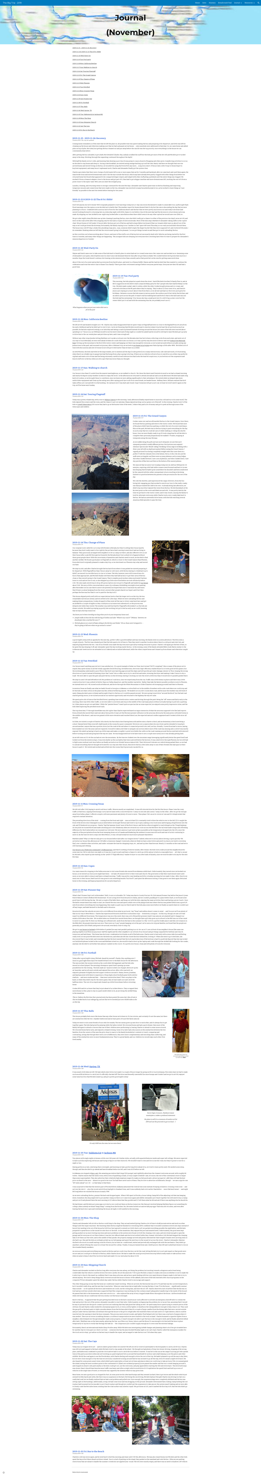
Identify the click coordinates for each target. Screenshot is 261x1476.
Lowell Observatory (85, 404)
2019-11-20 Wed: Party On (81, 56)
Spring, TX (94, 1066)
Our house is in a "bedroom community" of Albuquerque (92, 850)
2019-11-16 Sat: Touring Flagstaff (83, 71)
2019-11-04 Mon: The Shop (81, 118)
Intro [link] (204, 3)
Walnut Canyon (110, 400)
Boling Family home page (80, 1472)
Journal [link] (237, 3)
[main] (130, 25)
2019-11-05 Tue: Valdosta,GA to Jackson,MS (87, 114)
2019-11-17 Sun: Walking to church (84, 67)
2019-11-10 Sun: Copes (80, 95)
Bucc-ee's (94, 1173)
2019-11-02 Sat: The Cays (81, 126)
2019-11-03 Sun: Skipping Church (84, 122)
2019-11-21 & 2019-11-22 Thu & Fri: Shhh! (86, 52)
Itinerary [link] (212, 3)
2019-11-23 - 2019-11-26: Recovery (84, 48)
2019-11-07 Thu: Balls (79, 107)
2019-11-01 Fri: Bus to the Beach (83, 130)
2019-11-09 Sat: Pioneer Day (82, 99)
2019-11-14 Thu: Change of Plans (83, 79)
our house (144, 583)
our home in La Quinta (141, 345)
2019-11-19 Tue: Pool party (81, 59)
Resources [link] (249, 3)
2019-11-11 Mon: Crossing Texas (83, 91)
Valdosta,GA (95, 1153)
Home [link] (197, 3)
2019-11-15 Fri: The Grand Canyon (84, 75)
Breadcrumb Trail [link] (225, 3)
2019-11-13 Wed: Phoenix (81, 83)
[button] (258, 2)
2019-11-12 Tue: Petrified (81, 87)
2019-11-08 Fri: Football (80, 103)
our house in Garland (87, 929)
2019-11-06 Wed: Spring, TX (82, 110)
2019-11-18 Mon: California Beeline (84, 63)
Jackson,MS (110, 1153)
